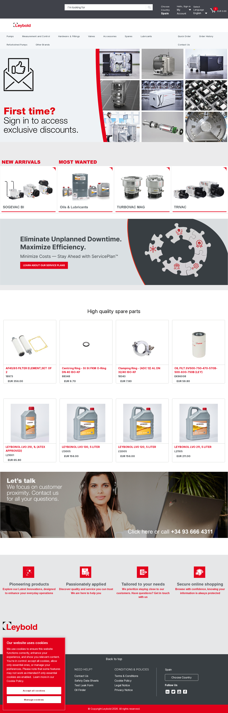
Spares (128, 36)
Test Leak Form (83, 685)
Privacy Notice (124, 690)
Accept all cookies (34, 690)
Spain (165, 13)
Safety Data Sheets (86, 680)
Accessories (110, 36)
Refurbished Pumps (17, 44)
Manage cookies (34, 699)
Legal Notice (122, 685)
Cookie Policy (123, 680)
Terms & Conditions (126, 676)
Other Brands (43, 44)
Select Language (198, 8)
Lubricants (146, 36)
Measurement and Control (36, 36)
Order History (206, 36)
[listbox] (200, 13)
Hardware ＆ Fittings (69, 36)
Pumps (10, 36)
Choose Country (181, 677)
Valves (91, 36)
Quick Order (184, 36)
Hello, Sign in (184, 6)
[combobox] (105, 7)
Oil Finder (80, 690)
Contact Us (184, 44)
